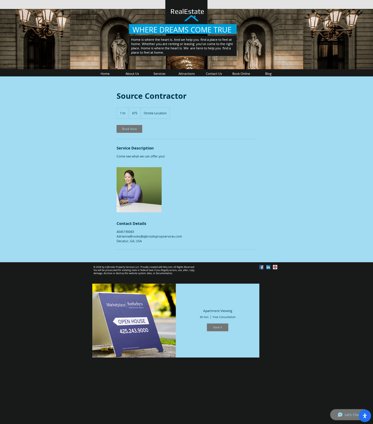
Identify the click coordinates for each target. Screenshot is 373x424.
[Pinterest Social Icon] (275, 267)
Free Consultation (224, 317)
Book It (217, 327)
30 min (204, 317)
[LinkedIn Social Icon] (268, 267)
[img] (134, 321)
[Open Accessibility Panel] (365, 416)
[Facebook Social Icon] (261, 267)
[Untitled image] (139, 189)
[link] (129, 129)
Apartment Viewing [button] (217, 311)
